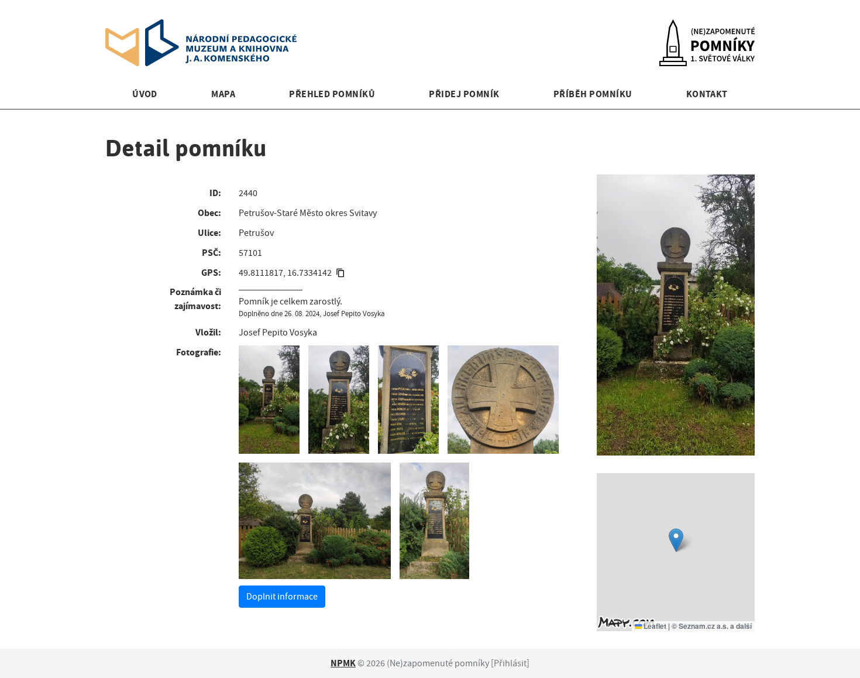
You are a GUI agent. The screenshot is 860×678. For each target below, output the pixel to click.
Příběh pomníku (592, 94)
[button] (676, 540)
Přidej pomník (464, 94)
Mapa (223, 94)
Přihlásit (510, 663)
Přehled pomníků (332, 94)
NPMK (343, 663)
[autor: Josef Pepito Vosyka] (269, 399)
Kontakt (707, 94)
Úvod (144, 94)
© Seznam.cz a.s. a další (712, 626)
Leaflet (654, 626)
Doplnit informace (282, 596)
